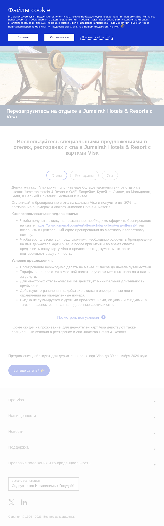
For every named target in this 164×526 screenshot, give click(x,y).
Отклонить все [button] (59, 37)
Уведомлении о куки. (107, 26)
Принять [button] (23, 37)
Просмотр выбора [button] (93, 37)
